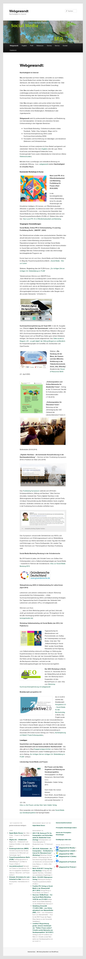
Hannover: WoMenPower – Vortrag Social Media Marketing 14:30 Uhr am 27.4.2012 (43, 897)
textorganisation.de (26, 618)
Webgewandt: (14, 46)
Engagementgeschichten (42, 749)
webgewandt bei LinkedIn (66, 851)
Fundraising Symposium (31, 491)
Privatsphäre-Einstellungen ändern (66, 828)
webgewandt (43, 164)
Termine (49, 46)
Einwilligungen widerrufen (63, 839)
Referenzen (39, 46)
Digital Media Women (16, 833)
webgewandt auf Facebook (67, 862)
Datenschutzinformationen (64, 823)
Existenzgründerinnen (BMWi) (19, 848)
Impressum (13, 50)
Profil (31, 46)
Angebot (24, 46)
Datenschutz (31, 952)
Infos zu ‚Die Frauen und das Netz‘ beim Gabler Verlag (38, 805)
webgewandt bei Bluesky (66, 848)
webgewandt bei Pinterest (67, 867)
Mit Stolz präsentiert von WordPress (47, 952)
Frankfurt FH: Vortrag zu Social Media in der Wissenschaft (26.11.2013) (43, 888)
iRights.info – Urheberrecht (18, 840)
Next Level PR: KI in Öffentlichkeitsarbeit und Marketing (42, 219)
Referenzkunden (25, 156)
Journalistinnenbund (16, 866)
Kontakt (65, 46)
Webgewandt (18, 11)
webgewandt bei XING (65, 854)
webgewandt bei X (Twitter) (67, 856)
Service (57, 46)
